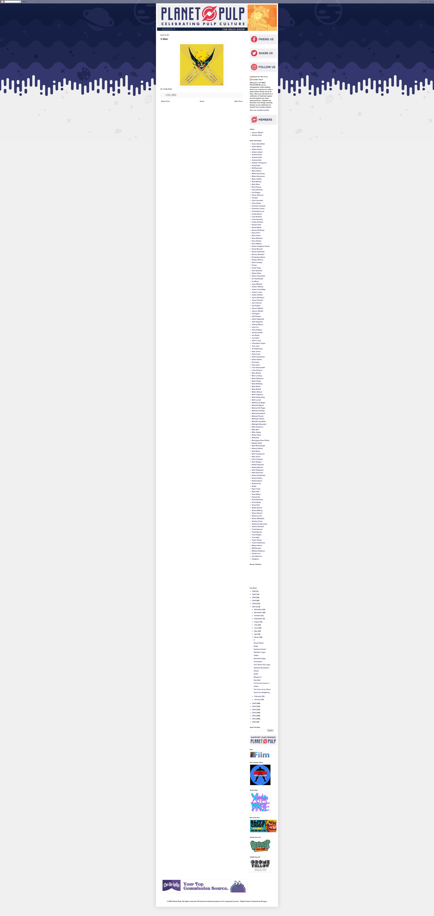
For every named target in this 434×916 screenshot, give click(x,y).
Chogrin (255, 198)
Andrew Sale (256, 160)
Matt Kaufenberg (258, 397)
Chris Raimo (256, 203)
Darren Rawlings (258, 230)
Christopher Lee (258, 211)
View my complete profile (259, 110)
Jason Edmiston (258, 297)
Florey (254, 265)
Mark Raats (256, 386)
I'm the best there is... (262, 683)
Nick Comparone (258, 454)
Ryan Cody (256, 489)
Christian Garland (258, 206)
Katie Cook (256, 354)
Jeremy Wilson (257, 324)
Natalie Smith (257, 443)
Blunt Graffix (257, 179)
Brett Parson (256, 187)
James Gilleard (257, 287)
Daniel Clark (256, 225)
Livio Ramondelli (258, 367)
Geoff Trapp (256, 268)
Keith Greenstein (258, 357)
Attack (256, 671)
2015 (254, 706)
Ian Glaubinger (257, 279)
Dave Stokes (256, 241)
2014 (254, 709)
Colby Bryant (257, 214)
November (258, 612)
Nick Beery (256, 451)
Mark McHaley (257, 384)
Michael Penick (257, 416)
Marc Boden (256, 373)
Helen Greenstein (258, 276)
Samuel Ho (256, 497)
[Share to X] (171, 95)
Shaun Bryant (257, 513)
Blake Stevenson (258, 176)
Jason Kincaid (257, 300)
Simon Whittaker (258, 518)
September (258, 619)
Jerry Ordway (257, 330)
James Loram (257, 292)
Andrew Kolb (257, 135)
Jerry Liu (255, 327)
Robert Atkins (257, 478)
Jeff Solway (256, 316)
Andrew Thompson (259, 163)
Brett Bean (256, 184)
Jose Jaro (255, 346)
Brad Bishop (256, 181)
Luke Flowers (257, 370)
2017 (254, 607)
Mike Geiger (256, 432)
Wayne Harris (257, 545)
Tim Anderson (257, 529)
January (257, 699)
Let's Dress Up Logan (262, 664)
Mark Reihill (256, 389)
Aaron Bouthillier (258, 144)
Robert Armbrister (258, 475)
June (256, 628)
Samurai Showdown (261, 668)
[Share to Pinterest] (175, 95)
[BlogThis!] (169, 95)
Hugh (256, 646)
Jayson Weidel (257, 132)
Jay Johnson (257, 303)
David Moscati (257, 249)
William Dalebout (258, 551)
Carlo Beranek (257, 190)
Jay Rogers (256, 305)
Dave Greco (256, 235)
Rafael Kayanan (258, 464)
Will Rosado (256, 548)
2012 (254, 716)
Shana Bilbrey (257, 510)
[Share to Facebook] (173, 95)
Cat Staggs (256, 192)
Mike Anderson (257, 427)
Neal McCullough (258, 446)
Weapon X (258, 677)
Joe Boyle (255, 335)
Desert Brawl (258, 643)
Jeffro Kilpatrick (258, 319)
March (256, 637)
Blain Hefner (256, 171)
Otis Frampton (257, 459)
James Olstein (257, 295)
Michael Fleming (258, 411)
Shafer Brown (257, 508)
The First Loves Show (262, 689)
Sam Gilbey (256, 494)
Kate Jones (256, 351)
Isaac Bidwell (257, 284)
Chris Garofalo (257, 200)
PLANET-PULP (257, 80)
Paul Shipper (257, 462)
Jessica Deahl (257, 332)
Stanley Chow (257, 521)
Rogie (254, 486)
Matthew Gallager (258, 403)
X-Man (256, 655)
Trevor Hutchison (258, 543)
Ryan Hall (255, 491)
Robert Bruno (257, 481)
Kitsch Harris (257, 359)
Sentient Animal (260, 649)
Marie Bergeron (258, 378)
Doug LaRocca (257, 260)
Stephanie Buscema (259, 524)
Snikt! (256, 674)
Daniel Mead (256, 227)
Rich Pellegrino (258, 470)
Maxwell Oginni (258, 405)
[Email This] (167, 95)
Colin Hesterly (257, 219)
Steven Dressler (258, 526)
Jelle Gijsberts (257, 322)
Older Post (238, 101)
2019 (254, 600)
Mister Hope (256, 435)
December (258, 609)
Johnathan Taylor (258, 343)
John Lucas (256, 340)
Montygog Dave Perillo (260, 440)
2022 (254, 594)
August (257, 622)
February (258, 696)
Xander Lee (256, 553)
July (256, 625)
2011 (254, 719)
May (256, 631)
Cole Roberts (257, 217)
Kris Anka (255, 362)
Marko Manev (257, 392)
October (257, 615)
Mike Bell (255, 429)
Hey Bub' (257, 680)
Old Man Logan (260, 652)
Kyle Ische (256, 365)
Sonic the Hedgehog (262, 692)
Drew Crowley (257, 262)
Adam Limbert (257, 152)
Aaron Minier (257, 146)
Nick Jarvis (256, 456)
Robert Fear (256, 483)
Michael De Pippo (258, 408)
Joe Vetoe (255, 338)
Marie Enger (256, 381)
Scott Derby (256, 502)
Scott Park (256, 505)
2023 (254, 591)
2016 (254, 703)
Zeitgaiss (255, 559)
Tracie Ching (257, 540)
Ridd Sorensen (257, 473)
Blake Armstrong (258, 173)
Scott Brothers (257, 499)
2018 (254, 603)
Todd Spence (257, 532)
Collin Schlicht (257, 222)
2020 (254, 597)
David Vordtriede (258, 252)
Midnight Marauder (259, 424)
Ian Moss (255, 281)
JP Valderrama (257, 349)
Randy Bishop (257, 467)
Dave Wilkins (257, 244)
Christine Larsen (258, 208)
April (256, 634)
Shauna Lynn (257, 516)
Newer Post (165, 101)
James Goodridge (258, 289)
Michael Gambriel (258, 413)
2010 (254, 722)
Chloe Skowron (258, 195)
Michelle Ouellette (259, 421)
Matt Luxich (256, 400)
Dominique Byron (258, 257)
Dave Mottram (257, 238)
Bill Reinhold (257, 168)
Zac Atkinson (257, 556)
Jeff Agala (255, 314)
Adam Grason (257, 149)
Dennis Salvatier (258, 254)
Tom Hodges (257, 535)
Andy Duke (256, 165)
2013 (254, 713)
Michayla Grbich (258, 419)
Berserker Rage (259, 658)
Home (202, 101)
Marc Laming (257, 376)
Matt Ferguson (257, 394)
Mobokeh (255, 438)
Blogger (264, 901)
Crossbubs (258, 661)
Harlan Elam (256, 273)
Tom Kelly (255, 537)
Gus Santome (257, 270)
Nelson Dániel (257, 448)
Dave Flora (256, 233)
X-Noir (256, 686)
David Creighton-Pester (261, 246)
